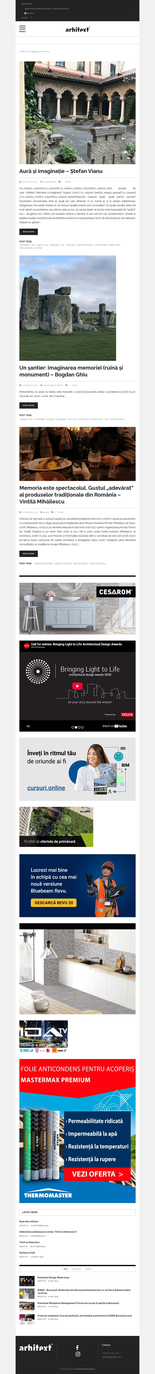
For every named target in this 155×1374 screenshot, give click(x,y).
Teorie (60, 385)
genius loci (42, 245)
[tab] (66, 1269)
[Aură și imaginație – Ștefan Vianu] (77, 112)
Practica (76, 1269)
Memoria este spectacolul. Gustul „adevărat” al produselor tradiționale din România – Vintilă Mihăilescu (76, 495)
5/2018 (46, 182)
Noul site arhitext (29, 9)
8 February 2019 (30, 182)
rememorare (101, 245)
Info (66, 1269)
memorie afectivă (84, 245)
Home (22, 51)
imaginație (54, 245)
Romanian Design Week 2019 (53, 1277)
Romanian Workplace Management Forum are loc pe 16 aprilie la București (78, 1303)
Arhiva (53, 182)
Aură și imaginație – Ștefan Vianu (61, 171)
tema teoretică (27, 248)
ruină (106, 419)
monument (83, 419)
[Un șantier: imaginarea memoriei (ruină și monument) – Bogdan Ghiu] (77, 308)
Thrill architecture (29, 1242)
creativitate (40, 419)
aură (33, 245)
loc (62, 245)
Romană (30, 13)
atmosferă (25, 245)
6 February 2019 (30, 512)
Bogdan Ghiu (26, 419)
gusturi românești (63, 563)
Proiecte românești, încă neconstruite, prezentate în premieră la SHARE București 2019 (85, 1316)
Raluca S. (24, 1225)
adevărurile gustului (43, 563)
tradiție (39, 248)
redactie (23, 1236)
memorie (70, 245)
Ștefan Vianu (114, 245)
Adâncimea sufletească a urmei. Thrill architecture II (47, 1232)
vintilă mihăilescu (97, 563)
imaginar (50, 419)
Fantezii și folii (27, 1253)
